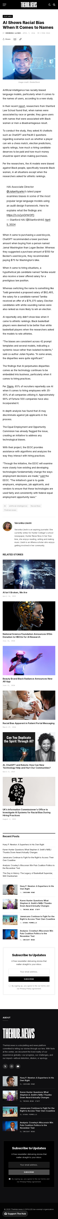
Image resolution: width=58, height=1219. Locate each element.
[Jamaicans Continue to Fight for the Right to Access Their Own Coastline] (10, 920)
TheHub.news (17, 1209)
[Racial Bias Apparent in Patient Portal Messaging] (29, 705)
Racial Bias (35, 506)
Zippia (10, 386)
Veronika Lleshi (13, 33)
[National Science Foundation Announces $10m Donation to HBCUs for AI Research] (29, 616)
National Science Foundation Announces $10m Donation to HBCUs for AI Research (27, 635)
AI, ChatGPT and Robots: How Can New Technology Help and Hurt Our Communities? (27, 766)
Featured (8, 16)
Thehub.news (10, 510)
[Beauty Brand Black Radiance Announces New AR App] (29, 660)
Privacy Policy (25, 989)
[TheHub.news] (29, 4)
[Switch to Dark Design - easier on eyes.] (49, 4)
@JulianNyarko (16, 191)
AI (5, 506)
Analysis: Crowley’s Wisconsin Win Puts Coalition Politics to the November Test (36, 933)
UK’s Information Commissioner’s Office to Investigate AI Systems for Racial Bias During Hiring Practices (26, 812)
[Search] (53, 5)
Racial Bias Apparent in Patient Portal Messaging (28, 723)
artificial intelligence (18, 506)
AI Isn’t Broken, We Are (15, 592)
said (42, 476)
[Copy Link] (20, 39)
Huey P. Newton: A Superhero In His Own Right (23, 844)
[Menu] (4, 5)
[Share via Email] (14, 39)
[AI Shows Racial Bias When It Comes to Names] (29, 62)
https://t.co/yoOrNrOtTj (20, 215)
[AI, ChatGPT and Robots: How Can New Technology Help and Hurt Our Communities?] (29, 746)
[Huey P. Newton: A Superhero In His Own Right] (10, 890)
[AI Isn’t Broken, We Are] (29, 574)
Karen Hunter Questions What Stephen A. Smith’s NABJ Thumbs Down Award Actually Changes (36, 903)
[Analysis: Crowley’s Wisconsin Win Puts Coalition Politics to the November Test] (10, 934)
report (21, 106)
